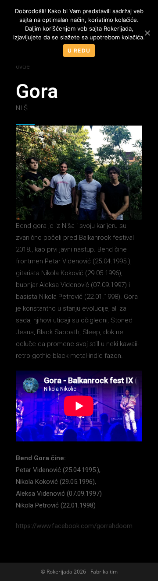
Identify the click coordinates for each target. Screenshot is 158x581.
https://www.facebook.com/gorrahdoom (74, 526)
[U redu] (147, 32)
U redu (79, 50)
